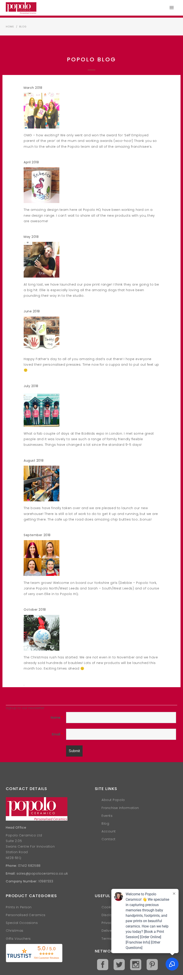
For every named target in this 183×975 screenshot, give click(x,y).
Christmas (14, 930)
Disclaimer (111, 915)
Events (107, 815)
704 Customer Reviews (46, 957)
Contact (109, 839)
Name (57, 717)
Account (109, 831)
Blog (105, 823)
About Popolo (113, 800)
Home (10, 26)
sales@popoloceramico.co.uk (42, 873)
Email (57, 734)
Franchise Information (120, 808)
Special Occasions (22, 923)
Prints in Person (19, 907)
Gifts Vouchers (18, 938)
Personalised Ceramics (26, 915)
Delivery (108, 930)
